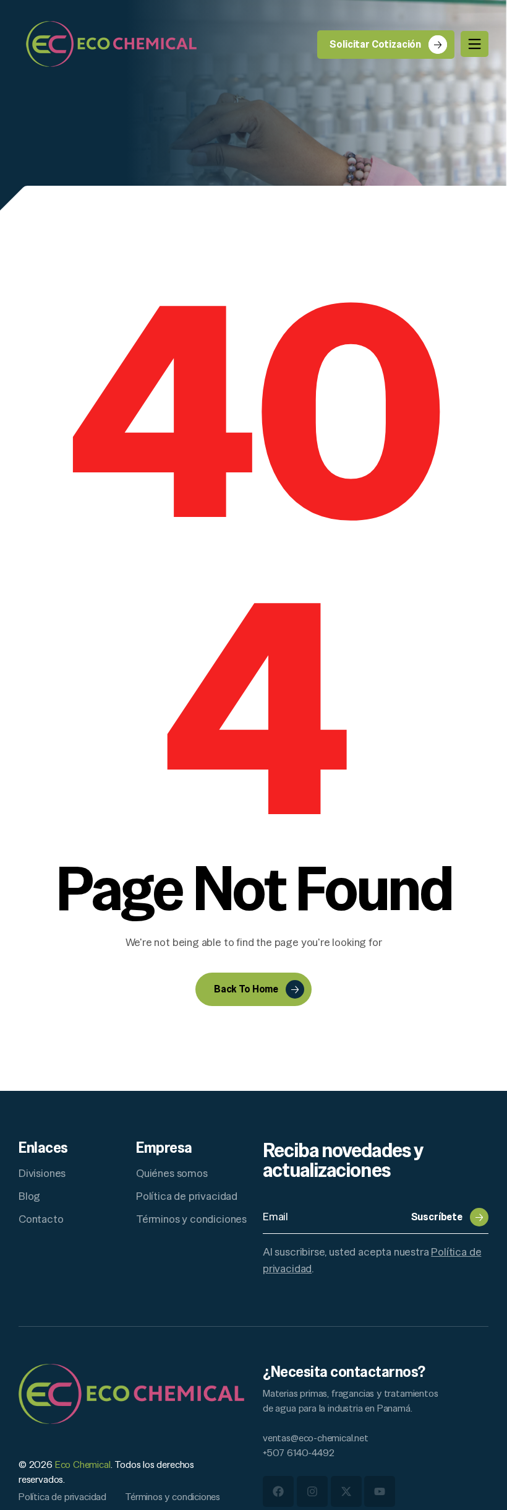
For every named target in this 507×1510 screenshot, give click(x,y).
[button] (449, 1217)
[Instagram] (312, 1491)
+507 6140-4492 (298, 1452)
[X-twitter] (346, 1491)
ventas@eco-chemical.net (316, 1437)
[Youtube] (379, 1491)
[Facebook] (278, 1491)
